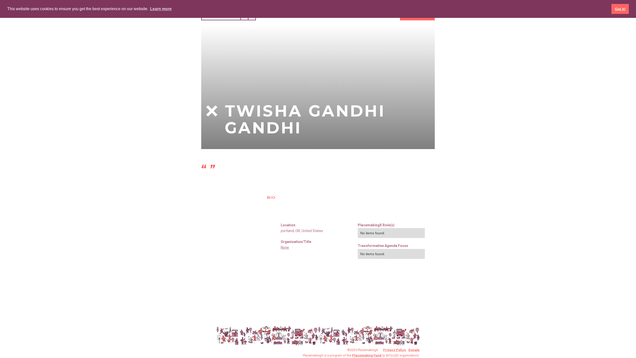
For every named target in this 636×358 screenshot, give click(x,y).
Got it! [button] (620, 9)
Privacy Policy (394, 350)
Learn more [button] (161, 9)
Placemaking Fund (366, 355)
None (285, 247)
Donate (414, 350)
